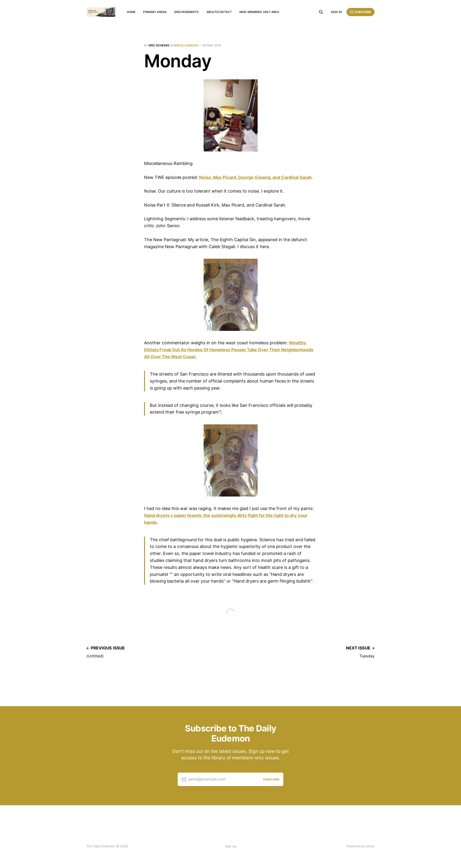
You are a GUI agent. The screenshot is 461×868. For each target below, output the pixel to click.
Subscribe (363, 12)
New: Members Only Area (259, 12)
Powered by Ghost (360, 846)
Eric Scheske (159, 45)
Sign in (336, 12)
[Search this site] (321, 12)
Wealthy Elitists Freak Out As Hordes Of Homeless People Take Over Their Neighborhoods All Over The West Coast (228, 349)
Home (131, 12)
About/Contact (219, 12)
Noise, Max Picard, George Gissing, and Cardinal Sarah (255, 177)
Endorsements (186, 12)
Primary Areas (155, 12)
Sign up (230, 846)
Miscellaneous (186, 45)
